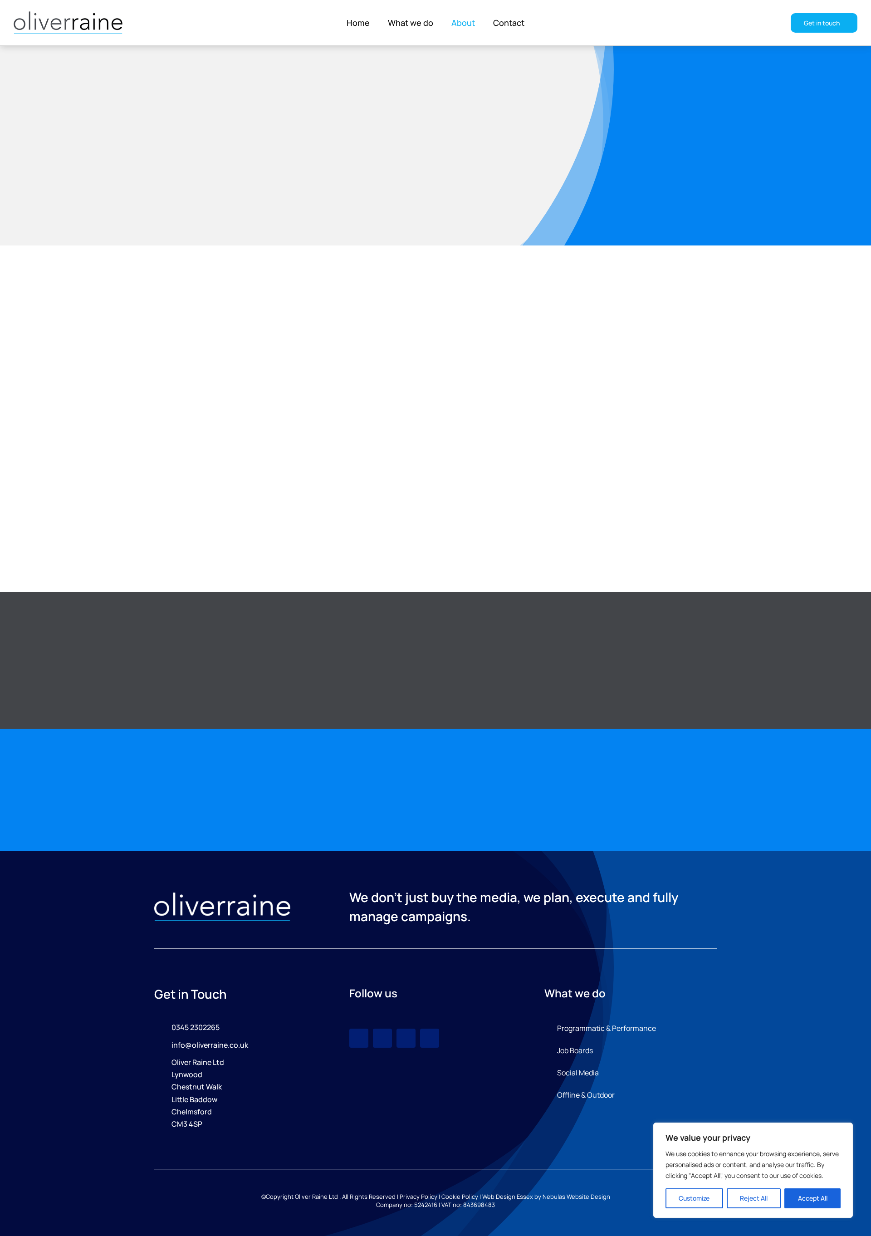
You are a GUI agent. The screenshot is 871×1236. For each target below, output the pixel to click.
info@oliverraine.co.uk (209, 1045)
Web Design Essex (507, 1196)
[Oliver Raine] (222, 896)
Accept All (812, 1198)
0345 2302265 (195, 1027)
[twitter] (406, 1038)
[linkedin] (429, 1038)
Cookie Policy (459, 1196)
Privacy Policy (418, 1196)
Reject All (754, 1198)
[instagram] (358, 1038)
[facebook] (382, 1038)
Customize (694, 1198)
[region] (753, 1170)
